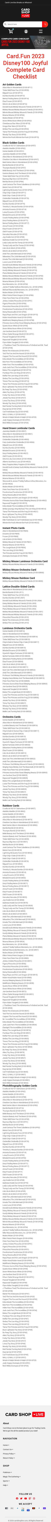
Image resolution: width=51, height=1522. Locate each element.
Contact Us (7, 1449)
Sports (5, 1481)
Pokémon (6, 1472)
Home (5, 1445)
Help (4, 1485)
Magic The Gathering (11, 1477)
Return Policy (8, 1458)
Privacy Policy (8, 1454)
